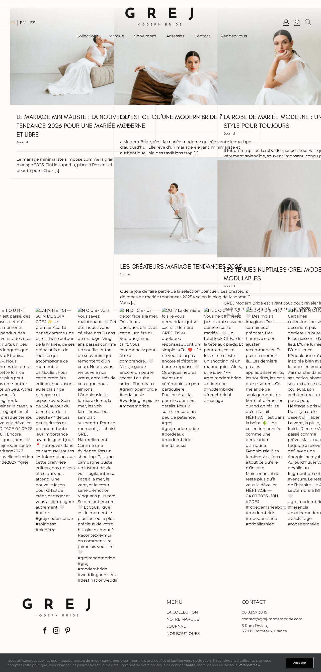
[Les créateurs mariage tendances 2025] (186, 205)
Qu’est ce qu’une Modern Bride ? (171, 116)
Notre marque (183, 619)
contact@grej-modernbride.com (272, 619)
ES (32, 22)
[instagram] (56, 630)
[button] (308, 22)
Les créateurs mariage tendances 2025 (181, 266)
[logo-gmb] (159, 9)
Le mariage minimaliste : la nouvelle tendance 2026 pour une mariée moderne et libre (81, 125)
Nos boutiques (183, 633)
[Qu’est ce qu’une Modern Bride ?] (186, 56)
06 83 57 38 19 (254, 612)
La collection (182, 612)
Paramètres (248, 665)
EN (23, 22)
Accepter (299, 662)
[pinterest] (67, 630)
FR (13, 22)
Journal (22, 142)
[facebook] (45, 630)
